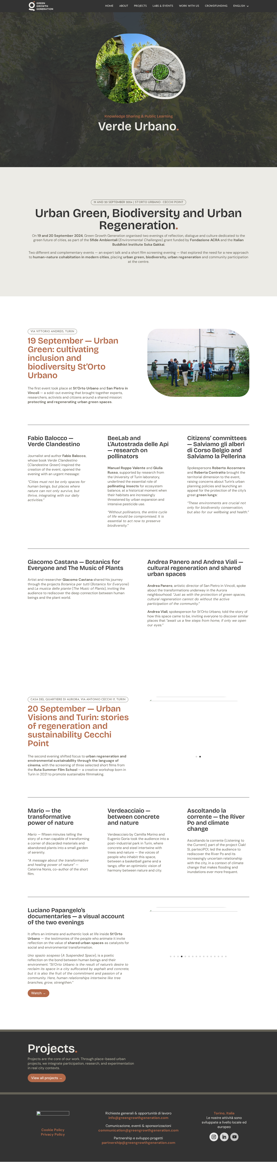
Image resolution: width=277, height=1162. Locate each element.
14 (218, 956)
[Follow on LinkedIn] (224, 1137)
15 (222, 956)
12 (211, 956)
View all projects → (46, 1078)
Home (109, 6)
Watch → (38, 993)
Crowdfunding (216, 6)
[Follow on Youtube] (234, 1137)
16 (226, 956)
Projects (140, 6)
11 (207, 956)
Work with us (189, 6)
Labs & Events (163, 6)
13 (215, 956)
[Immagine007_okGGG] (198, 964)
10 (204, 956)
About (123, 6)
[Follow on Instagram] (213, 1137)
